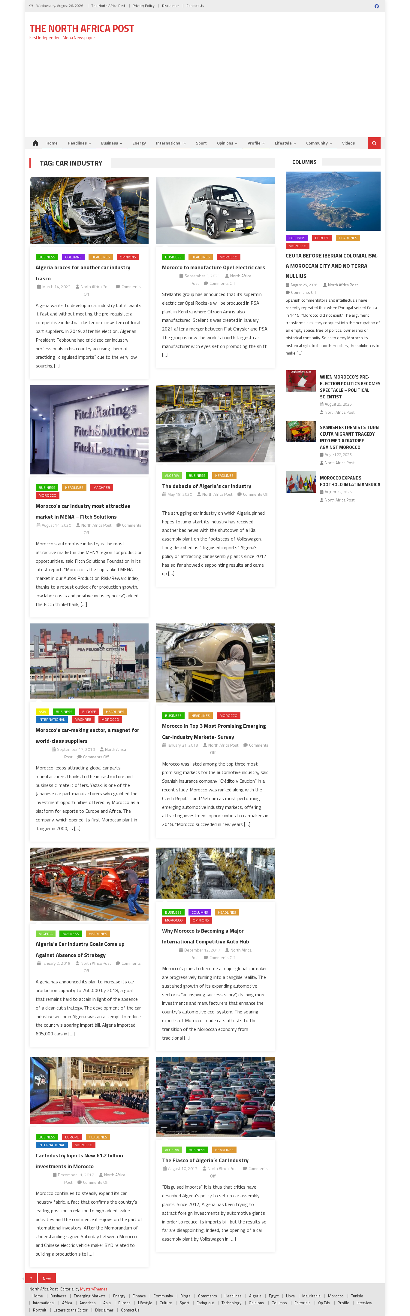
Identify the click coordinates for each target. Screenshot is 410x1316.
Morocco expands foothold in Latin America (350, 481)
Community (317, 143)
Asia (42, 711)
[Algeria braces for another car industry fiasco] (89, 210)
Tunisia (357, 1296)
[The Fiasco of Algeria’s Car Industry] (215, 1097)
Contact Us (194, 5)
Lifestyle (283, 143)
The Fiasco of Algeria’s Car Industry (205, 1160)
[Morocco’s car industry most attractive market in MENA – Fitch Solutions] (89, 429)
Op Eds (324, 1303)
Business (109, 143)
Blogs (185, 1296)
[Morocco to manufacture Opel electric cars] (215, 210)
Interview (364, 1303)
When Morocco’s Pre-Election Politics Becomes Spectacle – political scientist (350, 386)
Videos (348, 143)
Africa (67, 1303)
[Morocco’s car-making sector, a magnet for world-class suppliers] (89, 660)
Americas (88, 1303)
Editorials (302, 1303)
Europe (89, 711)
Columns (73, 257)
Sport (201, 143)
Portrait (39, 1310)
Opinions (225, 143)
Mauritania (311, 1296)
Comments (207, 1296)
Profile (254, 143)
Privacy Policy (144, 5)
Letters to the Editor (71, 1310)
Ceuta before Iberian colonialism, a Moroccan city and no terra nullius (332, 265)
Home (52, 143)
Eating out (205, 1303)
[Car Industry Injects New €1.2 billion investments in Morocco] (89, 1090)
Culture (166, 1303)
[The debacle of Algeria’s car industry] (215, 423)
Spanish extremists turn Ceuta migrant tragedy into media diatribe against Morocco (349, 437)
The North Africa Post (108, 5)
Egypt (274, 1296)
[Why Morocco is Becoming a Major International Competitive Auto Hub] (215, 873)
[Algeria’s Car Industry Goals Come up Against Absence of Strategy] (89, 884)
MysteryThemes (93, 1289)
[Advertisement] (205, 92)
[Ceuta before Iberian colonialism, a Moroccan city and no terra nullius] (333, 201)
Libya (290, 1296)
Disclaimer (170, 5)
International (169, 143)
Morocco (228, 257)
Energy (139, 143)
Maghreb (101, 487)
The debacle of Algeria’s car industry (206, 486)
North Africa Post (96, 286)
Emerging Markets (90, 1296)
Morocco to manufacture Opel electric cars (213, 267)
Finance (139, 1296)
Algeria (172, 475)
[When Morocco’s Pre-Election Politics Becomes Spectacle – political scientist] (301, 381)
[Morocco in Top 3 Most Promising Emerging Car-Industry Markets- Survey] (215, 662)
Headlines (77, 143)
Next (47, 1278)
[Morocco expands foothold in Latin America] (301, 482)
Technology (231, 1303)
